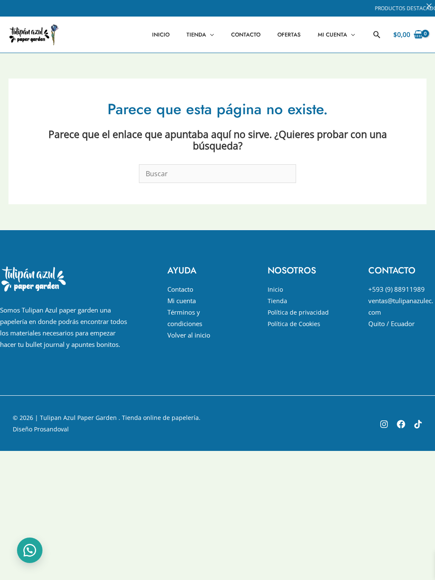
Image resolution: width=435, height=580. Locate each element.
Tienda (196, 35)
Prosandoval (51, 429)
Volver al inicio (188, 335)
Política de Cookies (294, 324)
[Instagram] (384, 424)
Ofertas (289, 35)
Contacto (245, 35)
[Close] (429, 6)
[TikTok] (418, 424)
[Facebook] (401, 424)
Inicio (160, 35)
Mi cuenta (332, 35)
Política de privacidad (298, 312)
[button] (376, 34)
